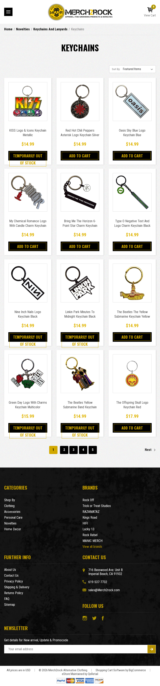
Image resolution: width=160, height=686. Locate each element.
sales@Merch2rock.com (104, 590)
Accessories (12, 512)
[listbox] (139, 69)
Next (148, 450)
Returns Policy (13, 593)
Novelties (10, 523)
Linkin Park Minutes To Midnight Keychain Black (80, 314)
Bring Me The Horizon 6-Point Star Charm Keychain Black (79, 225)
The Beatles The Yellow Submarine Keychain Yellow (132, 314)
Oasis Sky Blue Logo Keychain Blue (132, 132)
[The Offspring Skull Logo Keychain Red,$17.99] (132, 374)
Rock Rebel (90, 535)
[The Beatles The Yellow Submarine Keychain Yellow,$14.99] (132, 283)
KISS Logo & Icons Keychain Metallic (27, 132)
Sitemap (9, 605)
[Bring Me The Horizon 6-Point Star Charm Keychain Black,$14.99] (80, 192)
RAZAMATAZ (91, 512)
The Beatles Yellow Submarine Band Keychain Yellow (80, 407)
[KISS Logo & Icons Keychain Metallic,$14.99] (28, 101)
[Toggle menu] (8, 12)
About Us (10, 570)
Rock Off (88, 500)
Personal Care (13, 517)
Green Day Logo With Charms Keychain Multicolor (28, 405)
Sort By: (116, 69)
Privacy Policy (13, 581)
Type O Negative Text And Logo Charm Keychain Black (132, 223)
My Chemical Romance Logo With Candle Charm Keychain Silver (27, 225)
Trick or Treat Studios (96, 506)
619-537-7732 (97, 582)
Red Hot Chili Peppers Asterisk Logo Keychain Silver (80, 132)
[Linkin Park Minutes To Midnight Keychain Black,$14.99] (80, 283)
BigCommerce (137, 670)
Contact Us (11, 575)
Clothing (9, 506)
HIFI (85, 523)
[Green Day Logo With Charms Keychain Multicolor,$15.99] (28, 374)
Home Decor (12, 529)
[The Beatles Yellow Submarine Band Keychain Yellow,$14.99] (80, 374)
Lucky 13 (88, 529)
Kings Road (89, 517)
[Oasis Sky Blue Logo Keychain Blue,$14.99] (132, 101)
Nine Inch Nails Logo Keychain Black (27, 314)
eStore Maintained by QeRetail (80, 674)
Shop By (9, 500)
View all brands (92, 547)
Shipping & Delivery (16, 587)
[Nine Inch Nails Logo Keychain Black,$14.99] (28, 283)
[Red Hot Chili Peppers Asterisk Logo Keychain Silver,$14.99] (80, 101)
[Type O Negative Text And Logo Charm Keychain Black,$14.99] (132, 192)
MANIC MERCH (92, 541)
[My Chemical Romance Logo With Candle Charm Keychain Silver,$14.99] (28, 192)
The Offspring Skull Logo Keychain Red (132, 405)
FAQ (6, 599)
